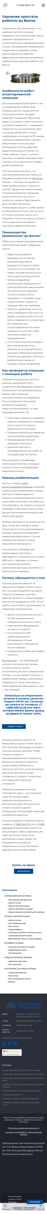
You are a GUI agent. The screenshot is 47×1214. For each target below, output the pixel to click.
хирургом (37, 178)
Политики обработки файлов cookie (16, 1204)
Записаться (23, 871)
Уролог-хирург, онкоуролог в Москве (21, 1070)
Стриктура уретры (17, 972)
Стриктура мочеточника (20, 935)
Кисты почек (14, 920)
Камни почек (14, 903)
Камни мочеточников (19, 906)
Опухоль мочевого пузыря (21, 947)
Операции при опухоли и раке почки (21, 1091)
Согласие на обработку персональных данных (23, 1133)
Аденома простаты (17, 961)
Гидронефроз (15, 929)
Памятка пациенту (12, 1095)
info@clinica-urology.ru (29, 1021)
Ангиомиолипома (17, 923)
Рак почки (13, 926)
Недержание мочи (17, 950)
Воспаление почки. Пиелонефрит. (25, 939)
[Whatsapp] (10, 1043)
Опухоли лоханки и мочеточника (24, 932)
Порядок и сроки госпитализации (20, 1099)
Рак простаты (9, 660)
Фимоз (11, 982)
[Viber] (15, 1043)
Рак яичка (13, 976)
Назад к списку (15, 726)
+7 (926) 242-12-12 (22, 824)
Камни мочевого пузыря (20, 909)
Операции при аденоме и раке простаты (23, 1074)
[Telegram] (4, 1043)
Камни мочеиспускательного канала (26, 912)
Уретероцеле (15, 953)
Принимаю (34, 1202)
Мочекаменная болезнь (20, 900)
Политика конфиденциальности (23, 1128)
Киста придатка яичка (19, 979)
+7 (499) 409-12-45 (25, 5)
